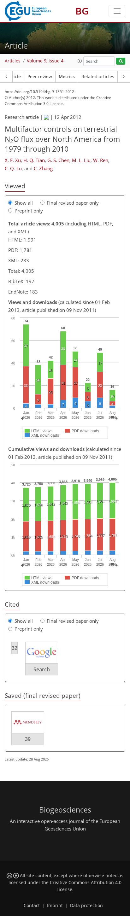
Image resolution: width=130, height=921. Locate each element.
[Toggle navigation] (117, 11)
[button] (80, 61)
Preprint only (29, 210)
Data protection (86, 905)
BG (82, 10)
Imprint (55, 905)
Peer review (39, 76)
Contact (32, 905)
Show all (24, 203)
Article (14, 76)
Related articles (97, 76)
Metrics (67, 76)
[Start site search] (120, 61)
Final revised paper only (73, 203)
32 (14, 647)
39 (28, 739)
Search (41, 669)
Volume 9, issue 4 (45, 61)
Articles (13, 61)
